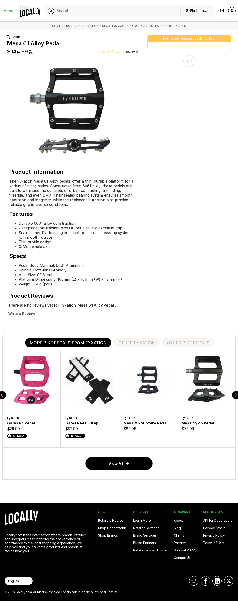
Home (56, 25)
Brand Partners (144, 543)
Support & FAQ (185, 550)
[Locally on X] (228, 581)
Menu (8, 11)
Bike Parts (157, 25)
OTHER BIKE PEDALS (188, 342)
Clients (179, 535)
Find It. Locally (200, 11)
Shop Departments (112, 528)
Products (72, 25)
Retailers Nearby (111, 520)
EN (222, 11)
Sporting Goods (115, 25)
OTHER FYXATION (136, 342)
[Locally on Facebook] (205, 581)
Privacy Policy (214, 535)
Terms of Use (213, 543)
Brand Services (145, 535)
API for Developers (217, 520)
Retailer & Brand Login (150, 550)
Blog (177, 528)
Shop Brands (108, 535)
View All (116, 463)
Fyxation (91, 25)
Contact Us (182, 558)
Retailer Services (146, 528)
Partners (180, 543)
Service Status (214, 528)
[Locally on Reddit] (193, 581)
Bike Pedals (177, 25)
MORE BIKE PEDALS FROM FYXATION (68, 342)
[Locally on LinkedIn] (217, 581)
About (178, 520)
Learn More (142, 520)
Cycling (138, 25)
